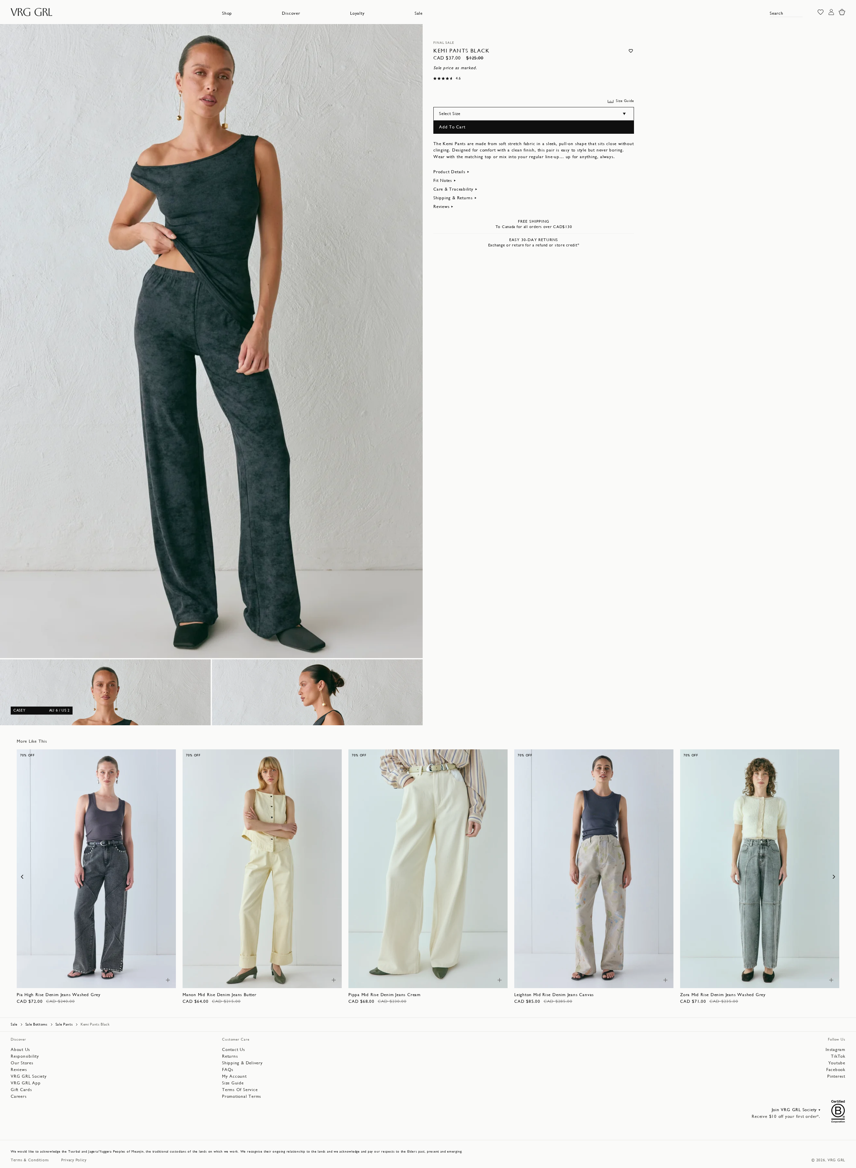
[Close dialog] (503, 475)
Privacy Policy (400, 694)
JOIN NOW (428, 675)
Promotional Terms (467, 694)
